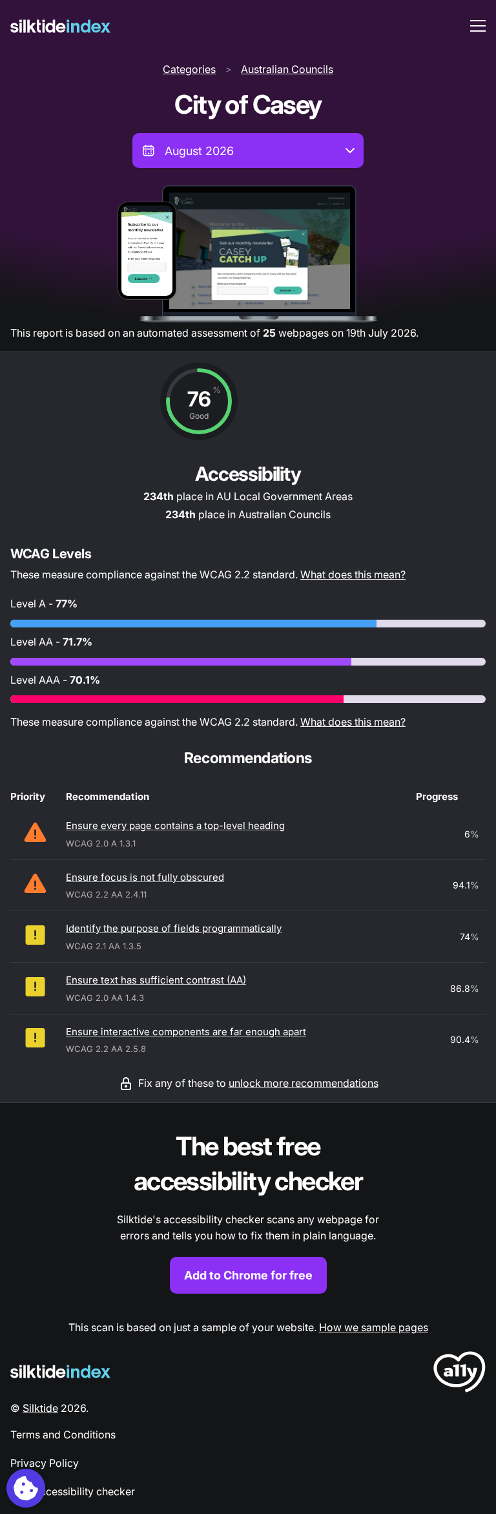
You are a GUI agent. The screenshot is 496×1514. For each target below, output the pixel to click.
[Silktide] (60, 26)
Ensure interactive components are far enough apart (186, 1031)
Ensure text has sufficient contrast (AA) (156, 980)
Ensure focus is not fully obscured (145, 877)
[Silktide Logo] (60, 1371)
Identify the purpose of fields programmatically (174, 928)
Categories (189, 69)
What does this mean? (353, 574)
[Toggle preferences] (25, 1488)
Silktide (40, 1408)
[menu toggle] (478, 26)
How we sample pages (373, 1327)
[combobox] (248, 150)
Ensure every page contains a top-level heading (175, 825)
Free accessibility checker (72, 1491)
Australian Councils (287, 69)
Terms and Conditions (63, 1434)
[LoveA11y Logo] (459, 1374)
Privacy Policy (44, 1462)
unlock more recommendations (303, 1083)
